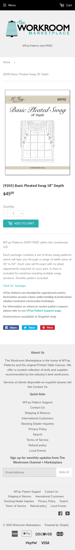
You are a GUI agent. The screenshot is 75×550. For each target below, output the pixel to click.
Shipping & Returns (37, 413)
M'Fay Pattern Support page (43, 310)
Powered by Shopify (57, 525)
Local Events (37, 450)
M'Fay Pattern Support (37, 402)
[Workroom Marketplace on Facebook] (60, 514)
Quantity (8, 206)
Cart (68, 5)
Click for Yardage (14, 285)
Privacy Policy (38, 429)
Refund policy (37, 445)
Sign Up (64, 472)
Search (37, 434)
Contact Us (37, 407)
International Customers (37, 418)
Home (6, 62)
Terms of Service (37, 439)
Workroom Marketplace (27, 525)
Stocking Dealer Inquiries (37, 423)
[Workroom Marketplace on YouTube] (67, 514)
